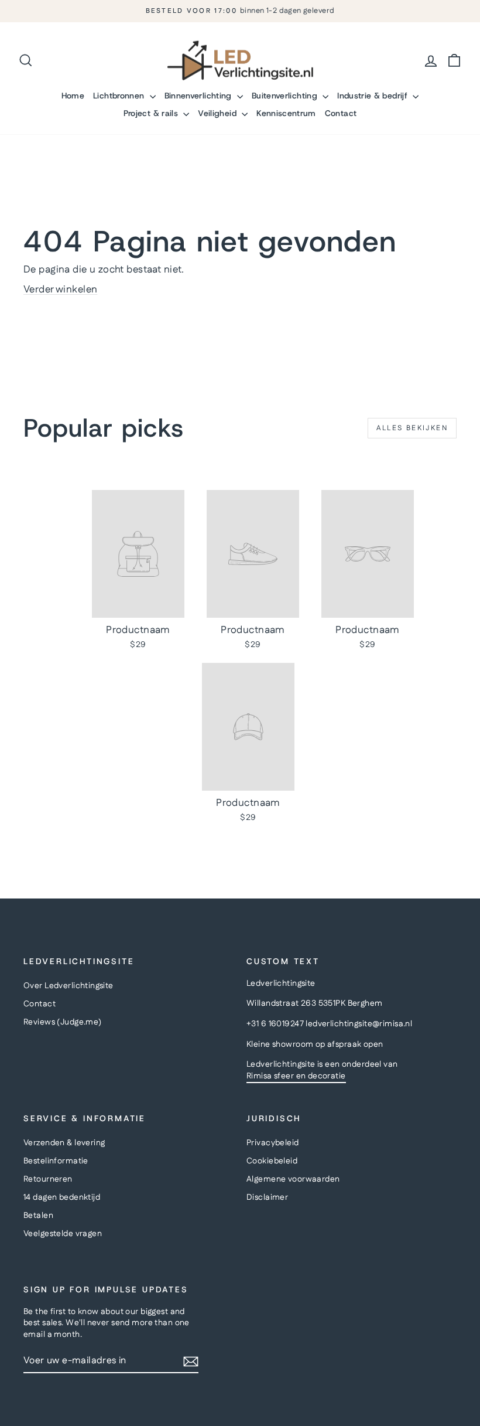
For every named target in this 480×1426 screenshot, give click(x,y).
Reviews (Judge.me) (62, 1022)
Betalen (38, 1215)
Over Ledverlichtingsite (68, 986)
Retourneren (48, 1179)
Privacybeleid (272, 1143)
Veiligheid (218, 113)
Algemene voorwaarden (293, 1179)
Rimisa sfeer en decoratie (296, 1076)
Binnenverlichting (199, 95)
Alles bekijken (412, 428)
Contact (340, 113)
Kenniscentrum (286, 113)
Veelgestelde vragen (62, 1234)
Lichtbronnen (120, 95)
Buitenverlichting (286, 95)
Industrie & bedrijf (373, 95)
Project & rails (152, 113)
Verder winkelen (60, 290)
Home (72, 95)
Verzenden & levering (64, 1143)
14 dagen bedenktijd (61, 1197)
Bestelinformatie (55, 1161)
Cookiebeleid (271, 1161)
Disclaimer (267, 1197)
